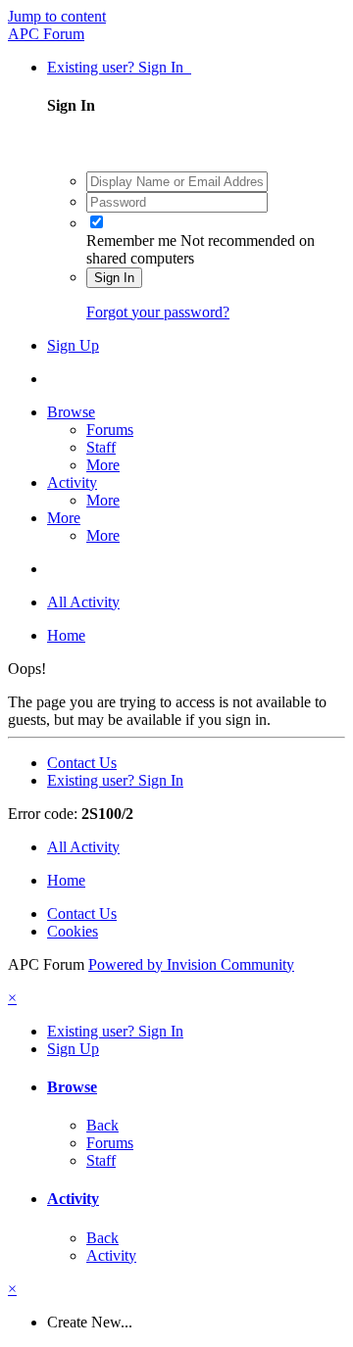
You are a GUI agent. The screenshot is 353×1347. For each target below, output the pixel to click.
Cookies (72, 931)
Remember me (131, 240)
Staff (101, 447)
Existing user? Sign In (119, 67)
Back (102, 1125)
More (103, 465)
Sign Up (73, 345)
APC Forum (46, 33)
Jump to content (57, 16)
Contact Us (82, 762)
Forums (109, 429)
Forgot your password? (157, 312)
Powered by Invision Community (191, 964)
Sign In (114, 277)
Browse (71, 412)
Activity (72, 482)
